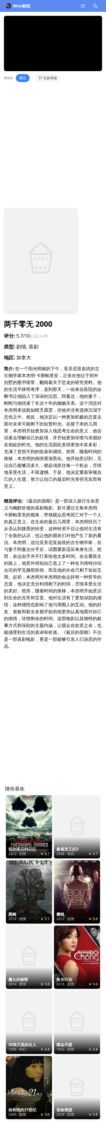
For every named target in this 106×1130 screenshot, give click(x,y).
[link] (29, 826)
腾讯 (22, 78)
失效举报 (50, 78)
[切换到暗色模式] (95, 5)
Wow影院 (21, 6)
